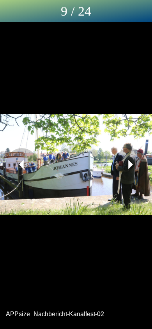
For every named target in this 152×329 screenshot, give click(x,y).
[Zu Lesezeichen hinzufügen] (141, 11)
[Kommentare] (120, 11)
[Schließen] (11, 11)
